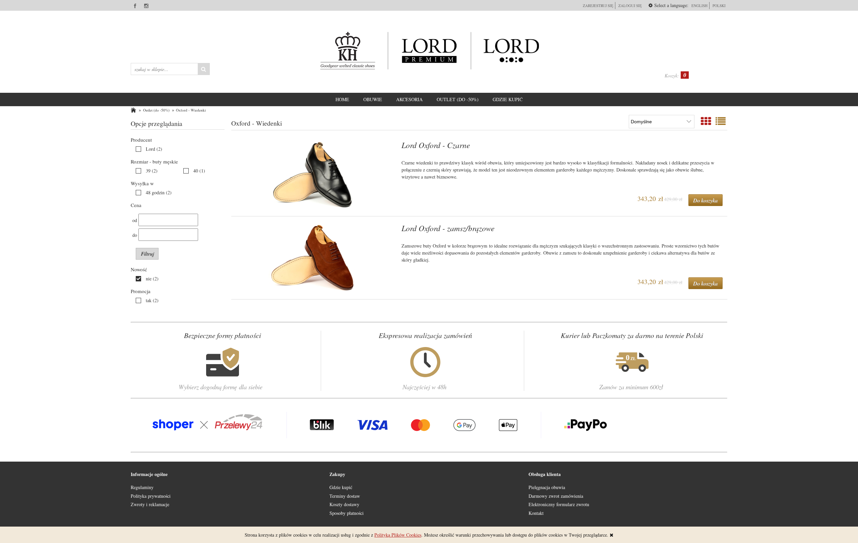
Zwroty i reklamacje (150, 504)
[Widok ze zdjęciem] (706, 121)
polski (719, 5)
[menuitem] (342, 99)
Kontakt (536, 513)
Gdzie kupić (340, 487)
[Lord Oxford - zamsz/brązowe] (313, 257)
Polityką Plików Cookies (397, 535)
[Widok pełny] (721, 121)
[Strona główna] (429, 50)
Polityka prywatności (151, 496)
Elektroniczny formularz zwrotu (559, 504)
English (699, 5)
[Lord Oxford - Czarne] (313, 174)
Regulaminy (142, 487)
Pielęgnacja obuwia (547, 487)
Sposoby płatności (346, 513)
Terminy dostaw (344, 496)
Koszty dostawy (344, 504)
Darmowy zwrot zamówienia (556, 496)
